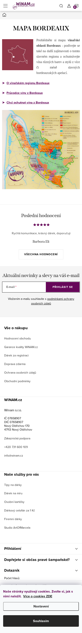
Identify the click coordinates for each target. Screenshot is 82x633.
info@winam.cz (13, 455)
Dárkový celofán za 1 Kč (19, 510)
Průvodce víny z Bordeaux (25, 93)
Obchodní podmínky (17, 381)
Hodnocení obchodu (17, 338)
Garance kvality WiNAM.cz (21, 347)
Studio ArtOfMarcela (17, 528)
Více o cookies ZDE (37, 596)
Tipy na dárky (13, 485)
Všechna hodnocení (41, 254)
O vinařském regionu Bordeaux (28, 83)
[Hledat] (61, 5)
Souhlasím (41, 621)
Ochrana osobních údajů (20, 372)
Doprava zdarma (14, 364)
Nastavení (41, 606)
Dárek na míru (13, 493)
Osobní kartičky (14, 502)
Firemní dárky (13, 519)
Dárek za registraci (16, 355)
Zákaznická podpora (17, 438)
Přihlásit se (63, 287)
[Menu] (5, 5)
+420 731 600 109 (16, 447)
